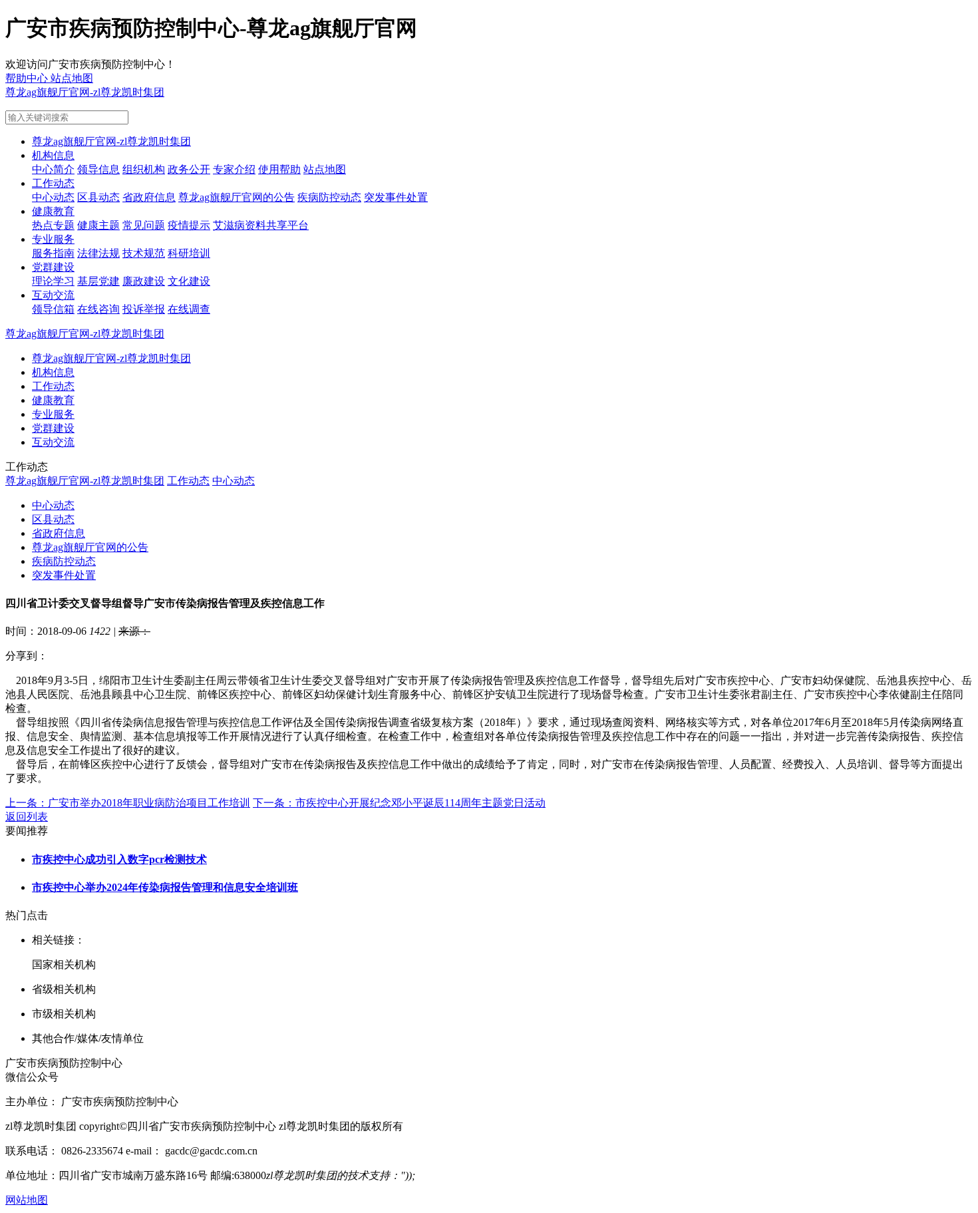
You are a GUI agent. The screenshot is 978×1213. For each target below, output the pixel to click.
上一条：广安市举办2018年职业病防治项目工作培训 (127, 802)
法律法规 (98, 253)
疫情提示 (189, 225)
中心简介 (53, 169)
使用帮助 (279, 169)
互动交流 (53, 295)
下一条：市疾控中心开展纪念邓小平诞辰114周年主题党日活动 (399, 802)
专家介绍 (234, 169)
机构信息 (53, 155)
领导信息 (98, 169)
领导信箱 (53, 309)
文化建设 (189, 281)
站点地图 (324, 169)
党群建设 (53, 267)
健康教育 (53, 211)
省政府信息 (149, 197)
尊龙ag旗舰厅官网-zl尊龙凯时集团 (84, 92)
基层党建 (98, 281)
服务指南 (53, 253)
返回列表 (26, 816)
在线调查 (189, 309)
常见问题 (143, 225)
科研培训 (189, 253)
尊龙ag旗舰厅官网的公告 (236, 197)
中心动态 (53, 197)
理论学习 (53, 281)
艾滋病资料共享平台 (261, 225)
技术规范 (143, 253)
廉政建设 (143, 281)
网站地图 (26, 1200)
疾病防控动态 (329, 197)
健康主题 (98, 225)
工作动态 (53, 183)
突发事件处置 (396, 197)
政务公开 (189, 169)
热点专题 (53, 225)
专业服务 (53, 239)
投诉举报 (143, 309)
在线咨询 (98, 309)
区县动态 (98, 197)
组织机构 (143, 169)
